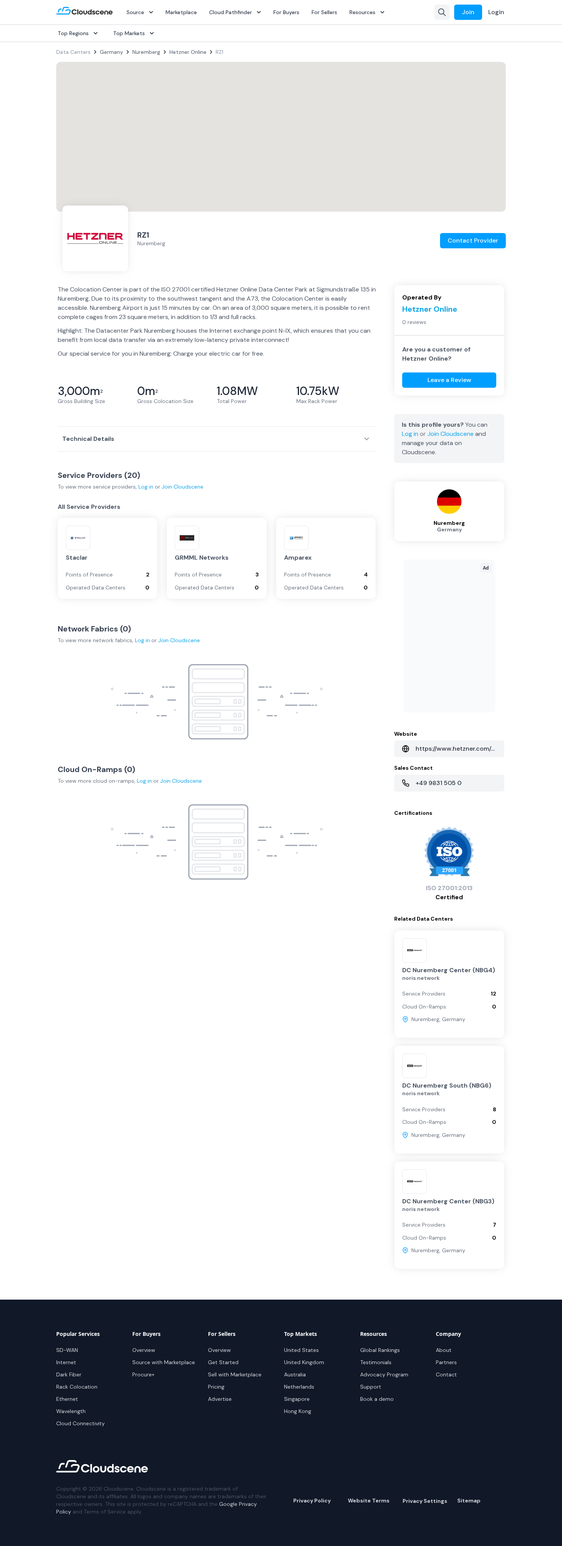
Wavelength (71, 1411)
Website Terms (369, 1500)
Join (468, 12)
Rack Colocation (76, 1386)
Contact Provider (473, 240)
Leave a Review (449, 380)
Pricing (216, 1386)
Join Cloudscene (182, 486)
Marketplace (181, 12)
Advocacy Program (384, 1374)
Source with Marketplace (163, 1362)
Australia (295, 1374)
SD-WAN (67, 1350)
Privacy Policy (312, 1500)
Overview (143, 1350)
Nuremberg (146, 52)
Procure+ (143, 1374)
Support (370, 1386)
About (444, 1350)
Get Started (223, 1362)
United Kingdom (304, 1362)
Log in (145, 486)
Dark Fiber (68, 1374)
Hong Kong (297, 1411)
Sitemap (469, 1500)
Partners (446, 1362)
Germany (111, 52)
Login (496, 12)
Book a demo (377, 1398)
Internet (66, 1362)
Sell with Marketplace (235, 1374)
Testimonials (375, 1362)
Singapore (297, 1398)
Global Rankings (380, 1350)
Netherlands (299, 1386)
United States (301, 1350)
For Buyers (286, 12)
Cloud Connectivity (80, 1423)
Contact (446, 1374)
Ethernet (67, 1398)
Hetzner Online (187, 52)
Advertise (220, 1398)
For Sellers (324, 12)
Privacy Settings (425, 1501)
